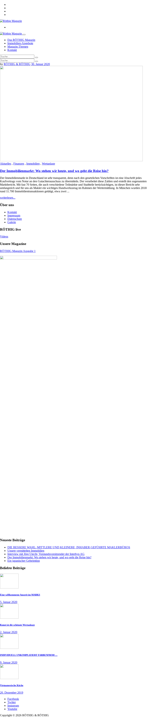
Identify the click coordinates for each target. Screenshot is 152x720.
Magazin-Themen (17, 46)
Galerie (11, 222)
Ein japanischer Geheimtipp (23, 560)
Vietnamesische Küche (11, 685)
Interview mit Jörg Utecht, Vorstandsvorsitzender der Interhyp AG (46, 554)
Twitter (11, 702)
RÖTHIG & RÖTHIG (17, 64)
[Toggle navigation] (24, 34)
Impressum (13, 215)
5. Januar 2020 (8, 602)
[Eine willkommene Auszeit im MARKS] (9, 587)
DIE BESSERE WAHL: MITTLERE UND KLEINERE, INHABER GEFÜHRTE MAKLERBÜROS (68, 547)
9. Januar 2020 (8, 662)
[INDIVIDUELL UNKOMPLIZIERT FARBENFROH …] (9, 647)
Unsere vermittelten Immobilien (25, 550)
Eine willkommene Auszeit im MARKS (20, 594)
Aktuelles (5, 163)
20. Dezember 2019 (11, 692)
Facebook (13, 698)
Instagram (13, 705)
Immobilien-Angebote (20, 43)
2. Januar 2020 (8, 632)
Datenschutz (14, 218)
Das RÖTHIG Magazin (21, 39)
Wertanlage (48, 163)
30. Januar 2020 (40, 64)
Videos (4, 236)
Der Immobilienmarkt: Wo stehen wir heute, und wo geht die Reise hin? (54, 171)
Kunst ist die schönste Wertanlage (17, 624)
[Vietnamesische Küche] (9, 678)
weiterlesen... (7, 197)
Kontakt (12, 50)
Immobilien (33, 163)
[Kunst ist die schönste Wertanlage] (9, 617)
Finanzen (18, 163)
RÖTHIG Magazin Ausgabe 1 (18, 251)
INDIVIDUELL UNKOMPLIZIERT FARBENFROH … (28, 655)
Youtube (12, 709)
